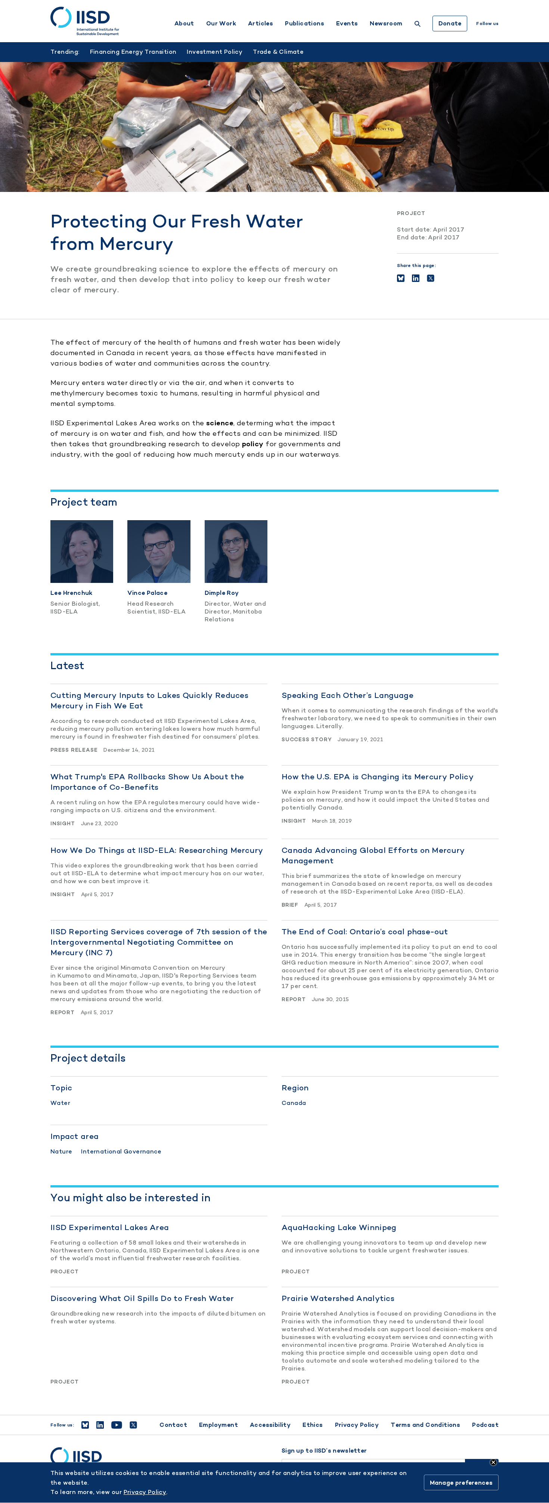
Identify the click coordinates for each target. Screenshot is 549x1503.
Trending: (65, 52)
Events (347, 23)
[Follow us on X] (133, 1425)
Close (493, 1462)
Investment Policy (214, 52)
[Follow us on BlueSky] (85, 1425)
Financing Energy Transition (133, 52)
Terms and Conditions (425, 1425)
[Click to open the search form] (418, 25)
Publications (304, 23)
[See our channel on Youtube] (116, 1425)
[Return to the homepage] (84, 21)
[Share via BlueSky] (400, 278)
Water (60, 1103)
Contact (173, 1425)
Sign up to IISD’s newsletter (324, 1450)
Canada (294, 1103)
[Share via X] (430, 278)
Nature (61, 1151)
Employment (218, 1425)
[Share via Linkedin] (415, 278)
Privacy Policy (357, 1425)
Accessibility (270, 1425)
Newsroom (386, 23)
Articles (260, 23)
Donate (450, 23)
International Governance (121, 1151)
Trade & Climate (278, 52)
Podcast (485, 1425)
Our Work (221, 23)
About (184, 23)
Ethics (313, 1425)
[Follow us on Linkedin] (100, 1425)
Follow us (487, 24)
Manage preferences (461, 1483)
